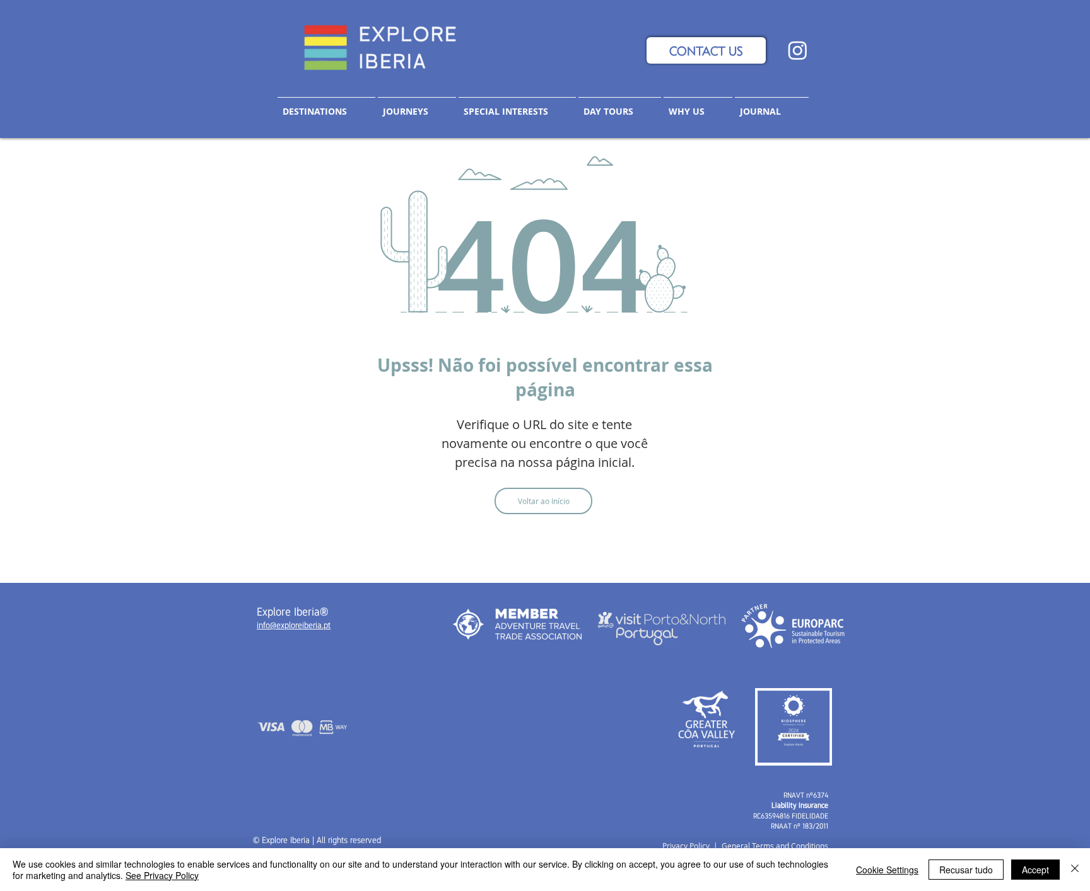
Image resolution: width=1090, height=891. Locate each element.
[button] (417, 106)
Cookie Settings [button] (887, 869)
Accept (1035, 869)
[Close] (1074, 869)
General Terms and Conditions (775, 846)
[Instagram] (797, 50)
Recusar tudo (966, 869)
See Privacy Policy (162, 875)
